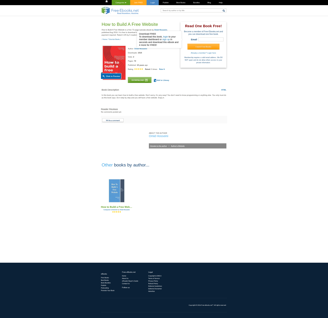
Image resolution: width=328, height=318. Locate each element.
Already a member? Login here (203, 53)
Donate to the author (158, 146)
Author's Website (178, 146)
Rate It (162, 69)
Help (221, 3)
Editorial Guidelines (155, 286)
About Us (125, 278)
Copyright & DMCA (154, 276)
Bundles (196, 3)
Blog (209, 3)
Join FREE (138, 3)
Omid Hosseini (160, 30)
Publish (166, 3)
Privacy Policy (153, 281)
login (165, 36)
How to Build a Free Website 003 (116, 207)
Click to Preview (113, 76)
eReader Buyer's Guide (130, 281)
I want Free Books (203, 46)
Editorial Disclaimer (155, 289)
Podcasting (105, 288)
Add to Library (162, 80)
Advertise (151, 291)
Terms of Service (154, 278)
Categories (120, 3)
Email (194, 39)
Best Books (180, 3)
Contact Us (126, 284)
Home (124, 276)
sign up (166, 39)
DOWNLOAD (138, 80)
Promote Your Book (107, 290)
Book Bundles (106, 283)
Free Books (105, 278)
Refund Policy (153, 284)
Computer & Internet (110, 209)
